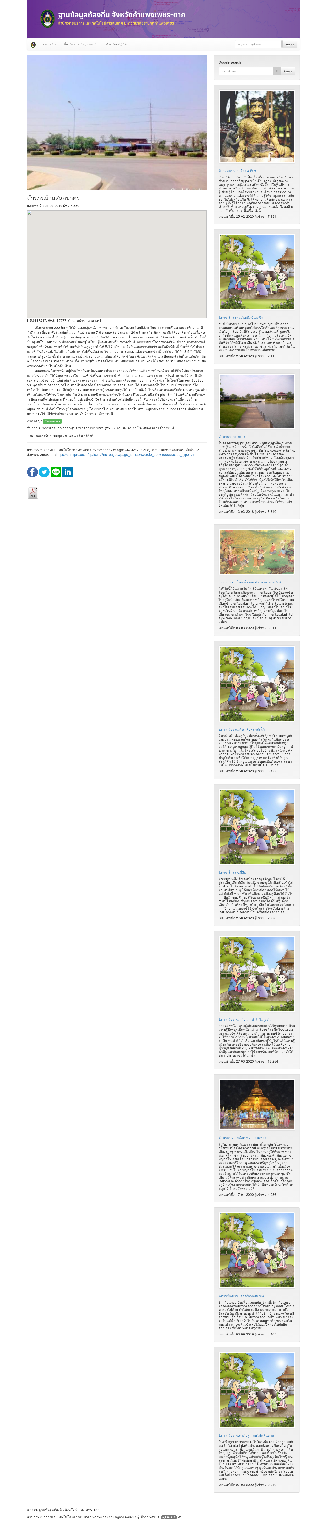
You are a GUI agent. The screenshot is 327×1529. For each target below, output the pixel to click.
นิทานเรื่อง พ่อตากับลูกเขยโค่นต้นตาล (246, 1435)
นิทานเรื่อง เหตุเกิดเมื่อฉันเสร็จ (241, 317)
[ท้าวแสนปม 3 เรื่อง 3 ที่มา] (257, 126)
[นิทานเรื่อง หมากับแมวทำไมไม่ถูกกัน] (257, 974)
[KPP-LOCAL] (33, 44)
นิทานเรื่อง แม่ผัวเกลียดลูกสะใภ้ (242, 729)
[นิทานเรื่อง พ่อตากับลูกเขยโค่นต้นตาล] (257, 1390)
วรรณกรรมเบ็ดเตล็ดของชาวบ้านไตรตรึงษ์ (250, 582)
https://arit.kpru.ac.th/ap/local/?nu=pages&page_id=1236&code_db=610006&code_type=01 (125, 454)
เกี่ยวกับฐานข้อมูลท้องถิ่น (81, 44)
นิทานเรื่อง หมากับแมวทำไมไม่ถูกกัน (245, 1019)
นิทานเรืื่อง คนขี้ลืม (232, 872)
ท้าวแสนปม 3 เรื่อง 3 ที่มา (237, 170)
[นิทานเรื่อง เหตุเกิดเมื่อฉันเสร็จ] (257, 272)
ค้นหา (290, 44)
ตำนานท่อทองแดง (232, 436)
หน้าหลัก (49, 44)
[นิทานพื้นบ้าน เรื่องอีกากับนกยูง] (257, 1250)
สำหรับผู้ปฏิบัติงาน (119, 44)
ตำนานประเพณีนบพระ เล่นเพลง (242, 1137)
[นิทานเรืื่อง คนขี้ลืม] (257, 827)
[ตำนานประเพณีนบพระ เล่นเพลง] (257, 1104)
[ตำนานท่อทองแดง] (257, 401)
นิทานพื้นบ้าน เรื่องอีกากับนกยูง (241, 1295)
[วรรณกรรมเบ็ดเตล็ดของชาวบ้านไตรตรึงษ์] (257, 552)
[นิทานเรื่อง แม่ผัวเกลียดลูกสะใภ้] (257, 683)
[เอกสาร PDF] (33, 492)
